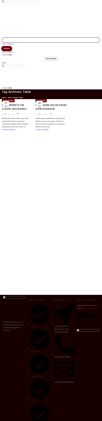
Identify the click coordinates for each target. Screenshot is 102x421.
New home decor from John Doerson (50, 107)
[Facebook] (80, 315)
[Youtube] (86, 315)
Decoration (41, 100)
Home (4, 98)
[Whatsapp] (93, 315)
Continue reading (8, 129)
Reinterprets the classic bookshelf (14, 107)
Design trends (8, 100)
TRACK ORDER (51, 58)
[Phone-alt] (80, 322)
